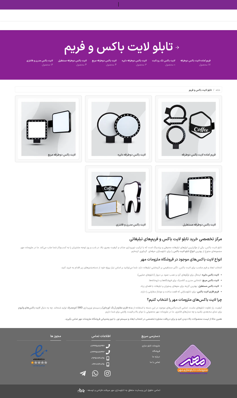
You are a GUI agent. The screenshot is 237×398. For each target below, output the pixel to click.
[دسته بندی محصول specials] (118, 198)
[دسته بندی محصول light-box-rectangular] (188, 198)
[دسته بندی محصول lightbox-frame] (188, 128)
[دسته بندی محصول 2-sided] (118, 128)
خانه (218, 90)
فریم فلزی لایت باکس (208, 292)
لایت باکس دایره (210, 275)
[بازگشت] (177, 47)
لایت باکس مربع (210, 280)
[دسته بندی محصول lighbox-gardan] (48, 128)
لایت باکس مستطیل (208, 286)
